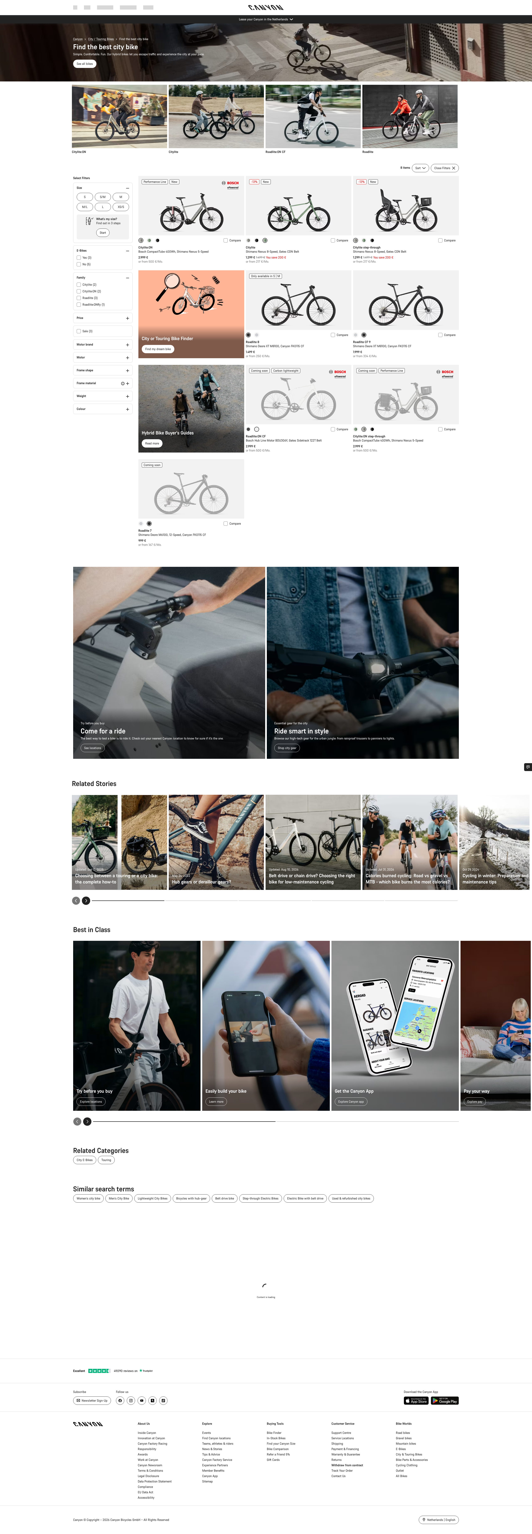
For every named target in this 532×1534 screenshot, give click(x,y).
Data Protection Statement (155, 1481)
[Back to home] (266, 7)
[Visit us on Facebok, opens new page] (120, 1400)
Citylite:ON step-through (369, 436)
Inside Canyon (147, 1433)
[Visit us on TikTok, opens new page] (163, 1400)
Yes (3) (87, 258)
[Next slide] (86, 901)
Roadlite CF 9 (362, 342)
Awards (143, 1454)
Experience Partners (215, 1465)
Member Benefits (213, 1470)
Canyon (78, 39)
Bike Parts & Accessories (412, 1460)
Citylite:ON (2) (92, 291)
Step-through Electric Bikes (260, 1198)
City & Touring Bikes (409, 1454)
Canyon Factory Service (217, 1460)
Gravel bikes (404, 1438)
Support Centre (341, 1433)
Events (206, 1433)
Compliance (145, 1487)
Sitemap (207, 1481)
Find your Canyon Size (281, 1443)
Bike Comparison (278, 1449)
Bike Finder (274, 1433)
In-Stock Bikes (276, 1438)
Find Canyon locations (216, 1438)
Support (148, 7)
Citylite (250, 247)
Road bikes (403, 1433)
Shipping (337, 1443)
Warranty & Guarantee (345, 1454)
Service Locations (342, 1438)
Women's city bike (88, 1198)
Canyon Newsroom (150, 1465)
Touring (106, 1160)
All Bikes (401, 1476)
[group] (265, 119)
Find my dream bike (158, 349)
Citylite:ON (145, 247)
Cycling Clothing (406, 1465)
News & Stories (212, 1449)
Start (103, 233)
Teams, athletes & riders (217, 1443)
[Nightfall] (157, 240)
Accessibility (146, 1498)
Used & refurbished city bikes (351, 1198)
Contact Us (338, 1476)
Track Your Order (342, 1470)
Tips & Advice (211, 1454)
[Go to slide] (201, 901)
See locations (92, 748)
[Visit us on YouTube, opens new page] (142, 1400)
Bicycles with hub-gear (191, 1198)
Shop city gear (287, 748)
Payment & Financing (345, 1449)
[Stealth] (248, 429)
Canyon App (210, 1476)
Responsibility (147, 1449)
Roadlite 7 (144, 531)
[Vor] (87, 1121)
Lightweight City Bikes (152, 1198)
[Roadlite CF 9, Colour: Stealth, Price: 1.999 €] (406, 300)
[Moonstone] (248, 240)
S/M (103, 197)
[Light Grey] (256, 334)
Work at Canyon (148, 1460)
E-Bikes (401, 1449)
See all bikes (85, 64)
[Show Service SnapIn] (528, 767)
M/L (84, 207)
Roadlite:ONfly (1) (94, 304)
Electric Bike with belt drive (305, 1198)
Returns (336, 1460)
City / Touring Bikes (101, 39)
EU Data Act (145, 1492)
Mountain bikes (406, 1443)
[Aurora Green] (149, 240)
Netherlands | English (440, 1520)
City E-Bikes (85, 1160)
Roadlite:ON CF (256, 436)
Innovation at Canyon (151, 1438)
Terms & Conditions (150, 1470)
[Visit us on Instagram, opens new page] (131, 1400)
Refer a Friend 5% (278, 1454)
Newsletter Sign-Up (94, 1400)
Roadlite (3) (90, 298)
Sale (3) (87, 331)
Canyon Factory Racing (152, 1443)
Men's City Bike (119, 1198)
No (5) (87, 264)
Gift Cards (273, 1460)
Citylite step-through (367, 247)
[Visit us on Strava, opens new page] (152, 1400)
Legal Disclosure (148, 1476)
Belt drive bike (224, 1198)
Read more (152, 443)
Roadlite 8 (252, 342)
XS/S (121, 207)
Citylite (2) (89, 285)
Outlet (400, 1470)
